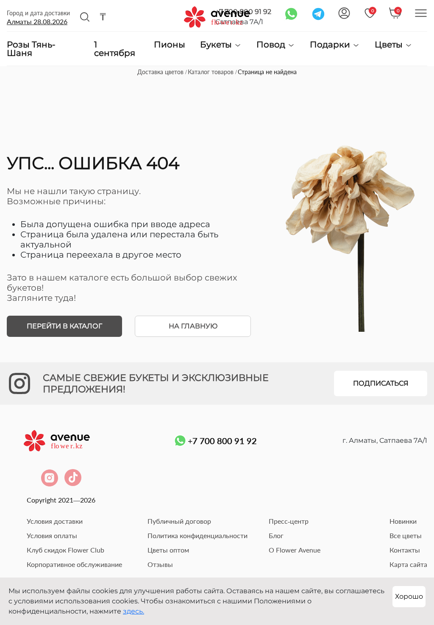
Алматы (37, 21)
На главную (193, 326)
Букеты (217, 44)
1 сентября (114, 48)
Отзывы (160, 564)
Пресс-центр (289, 521)
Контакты (404, 550)
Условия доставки (55, 521)
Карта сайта (408, 564)
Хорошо (409, 596)
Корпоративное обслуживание (74, 564)
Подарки (331, 44)
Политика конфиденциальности (197, 535)
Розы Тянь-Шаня (31, 48)
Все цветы (405, 535)
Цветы (390, 44)
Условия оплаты (52, 535)
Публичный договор (179, 521)
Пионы (169, 45)
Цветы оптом (168, 550)
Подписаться (381, 383)
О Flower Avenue (294, 550)
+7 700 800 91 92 (222, 441)
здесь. (133, 611)
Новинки (403, 521)
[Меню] (421, 13)
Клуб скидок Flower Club (65, 550)
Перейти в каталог (64, 326)
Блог (276, 535)
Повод (271, 44)
